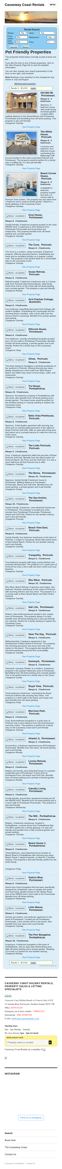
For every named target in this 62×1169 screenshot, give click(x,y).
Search (9, 1133)
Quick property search (15, 1037)
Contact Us (10, 1154)
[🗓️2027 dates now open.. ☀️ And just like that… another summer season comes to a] (32, 1087)
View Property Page (31, 127)
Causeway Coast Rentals (24, 4)
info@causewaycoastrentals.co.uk (25, 1018)
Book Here (10, 1140)
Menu (53, 4)
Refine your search (25, 84)
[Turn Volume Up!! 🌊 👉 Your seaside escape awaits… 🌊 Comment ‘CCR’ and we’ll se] (15, 1103)
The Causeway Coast (16, 1147)
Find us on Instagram (31, 1117)
